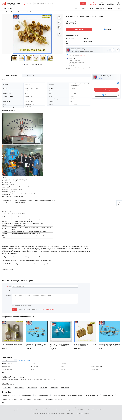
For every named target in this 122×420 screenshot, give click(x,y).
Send (14, 309)
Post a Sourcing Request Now (47, 309)
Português (33, 410)
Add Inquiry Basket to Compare (33, 64)
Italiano (52, 410)
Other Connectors (32, 387)
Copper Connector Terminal (92, 395)
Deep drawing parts (7, 369)
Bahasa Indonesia (107, 410)
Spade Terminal (65, 387)
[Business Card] (118, 83)
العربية (69, 410)
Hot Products (20, 408)
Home (3, 11)
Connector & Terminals (23, 11)
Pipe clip (63, 369)
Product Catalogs (25, 360)
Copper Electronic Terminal (75, 395)
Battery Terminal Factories (41, 395)
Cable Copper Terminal (108, 395)
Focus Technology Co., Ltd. (50, 413)
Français (39, 410)
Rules (119, 8)
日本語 (79, 410)
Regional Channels (80, 408)
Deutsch (58, 410)
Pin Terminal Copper (25, 399)
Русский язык (46, 410)
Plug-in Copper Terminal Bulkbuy (53, 399)
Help (91, 8)
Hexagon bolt (94, 369)
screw (62, 367)
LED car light (34, 367)
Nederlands (64, 410)
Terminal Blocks (7, 387)
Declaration (78, 413)
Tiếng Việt (99, 410)
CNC (32, 369)
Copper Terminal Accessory (10, 399)
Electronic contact (6, 367)
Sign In (68, 68)
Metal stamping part (7, 364)
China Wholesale (54, 408)
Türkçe (93, 410)
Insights (103, 408)
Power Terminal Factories (58, 395)
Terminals (32, 11)
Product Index (90, 408)
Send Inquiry (79, 29)
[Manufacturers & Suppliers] (11, 3)
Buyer (82, 8)
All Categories (7, 8)
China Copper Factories (9, 395)
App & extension (100, 8)
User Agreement (70, 413)
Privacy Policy (85, 413)
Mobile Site (97, 408)
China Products (28, 408)
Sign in (118, 4)
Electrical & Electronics (11, 11)
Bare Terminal (54, 387)
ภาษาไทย (88, 410)
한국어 (74, 410)
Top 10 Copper (38, 399)
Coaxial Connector (19, 387)
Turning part (64, 364)
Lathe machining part (96, 367)
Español (27, 410)
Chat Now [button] (108, 29)
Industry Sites (72, 408)
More (3, 402)
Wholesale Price (63, 408)
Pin (91, 364)
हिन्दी (83, 410)
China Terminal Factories (25, 395)
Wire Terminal (43, 387)
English (22, 410)
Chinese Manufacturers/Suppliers (41, 408)
